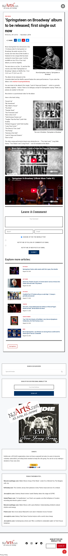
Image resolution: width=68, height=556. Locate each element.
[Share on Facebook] (15, 40)
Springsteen (12, 346)
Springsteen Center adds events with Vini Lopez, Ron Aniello (40, 269)
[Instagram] (31, 543)
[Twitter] (36, 543)
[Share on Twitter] (19, 40)
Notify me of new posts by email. (33, 247)
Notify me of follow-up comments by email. (33, 242)
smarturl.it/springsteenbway (21, 81)
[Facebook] (26, 543)
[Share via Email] (27, 40)
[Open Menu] (63, 6)
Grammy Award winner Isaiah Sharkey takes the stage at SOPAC (35, 493)
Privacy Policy (4, 554)
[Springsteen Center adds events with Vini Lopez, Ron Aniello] (14, 270)
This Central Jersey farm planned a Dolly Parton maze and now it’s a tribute (37, 488)
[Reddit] (41, 543)
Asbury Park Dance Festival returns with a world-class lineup (34, 516)
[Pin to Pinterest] (23, 40)
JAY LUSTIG (14, 34)
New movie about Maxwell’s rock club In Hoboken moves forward (32, 512)
